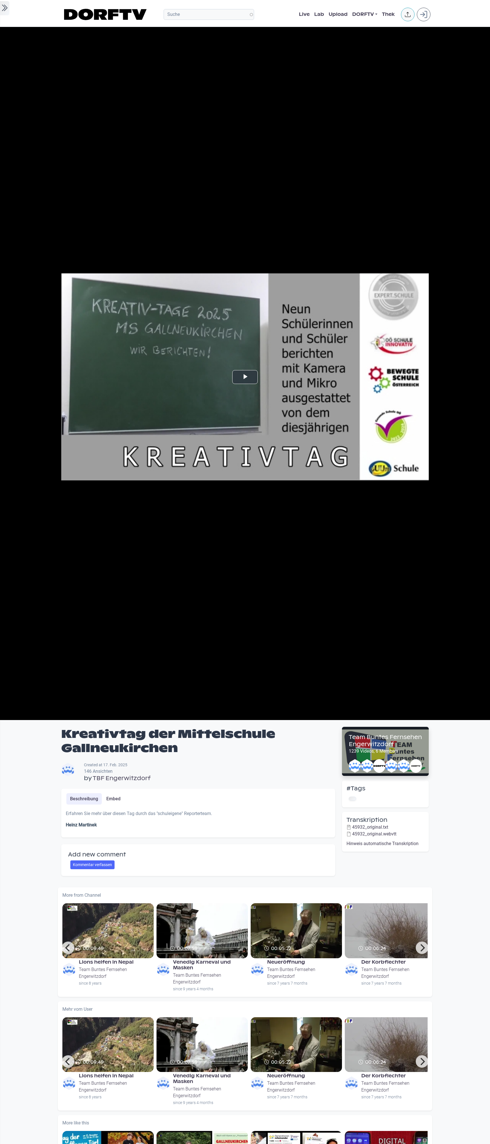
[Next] (422, 948)
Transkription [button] (367, 820)
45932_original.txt (370, 827)
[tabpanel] (198, 821)
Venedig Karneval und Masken (202, 965)
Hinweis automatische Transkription (383, 843)
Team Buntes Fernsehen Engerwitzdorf (385, 740)
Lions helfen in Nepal (106, 962)
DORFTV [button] (363, 14)
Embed (113, 798)
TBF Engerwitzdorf (122, 778)
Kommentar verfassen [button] (92, 864)
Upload (338, 14)
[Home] (106, 14)
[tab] (84, 799)
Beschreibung (84, 798)
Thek (388, 14)
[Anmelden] (423, 14)
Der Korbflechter (383, 962)
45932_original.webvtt (374, 834)
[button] (408, 14)
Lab (319, 14)
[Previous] (68, 948)
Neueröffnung (286, 962)
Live (304, 14)
